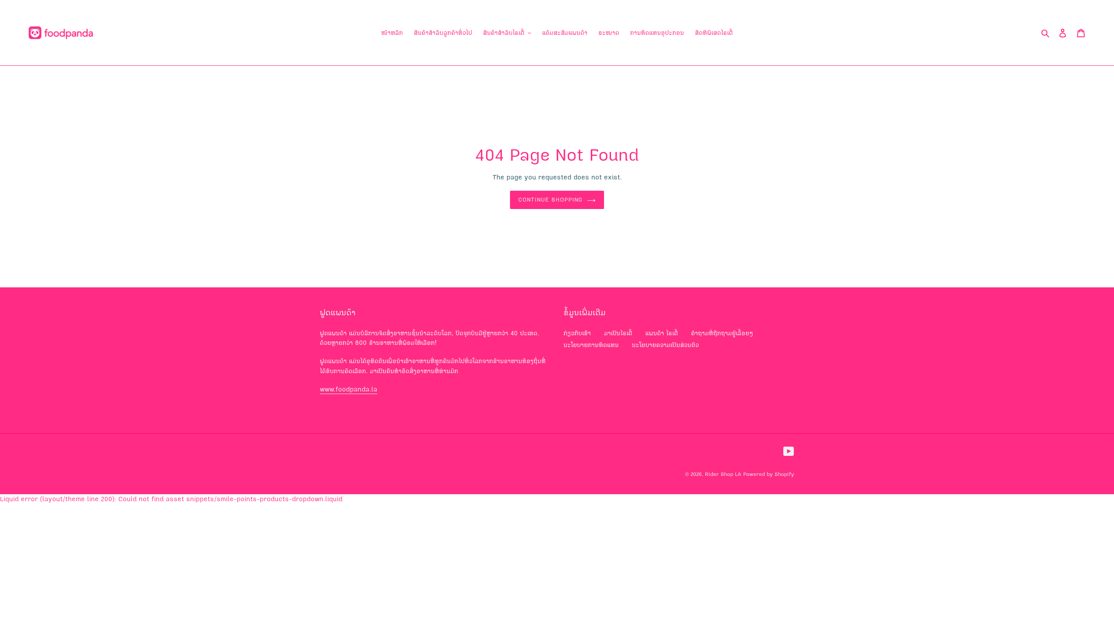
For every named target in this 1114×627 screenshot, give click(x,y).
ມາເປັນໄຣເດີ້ (618, 333)
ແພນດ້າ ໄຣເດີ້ (661, 333)
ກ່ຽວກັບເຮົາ (577, 333)
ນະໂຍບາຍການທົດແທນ (591, 344)
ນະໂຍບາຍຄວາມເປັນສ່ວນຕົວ (665, 344)
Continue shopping (550, 199)
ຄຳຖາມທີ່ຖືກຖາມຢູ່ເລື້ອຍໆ (722, 333)
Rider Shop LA (723, 474)
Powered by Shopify (768, 474)
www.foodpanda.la (348, 389)
